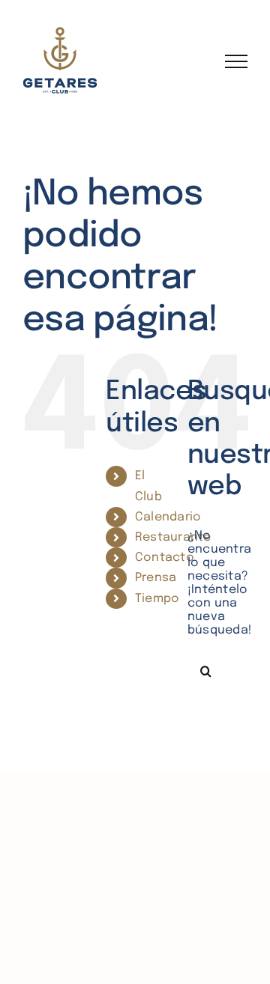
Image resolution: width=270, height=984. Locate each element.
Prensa (155, 577)
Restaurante (173, 537)
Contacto (164, 557)
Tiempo (157, 598)
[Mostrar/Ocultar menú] (236, 61)
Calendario (168, 517)
